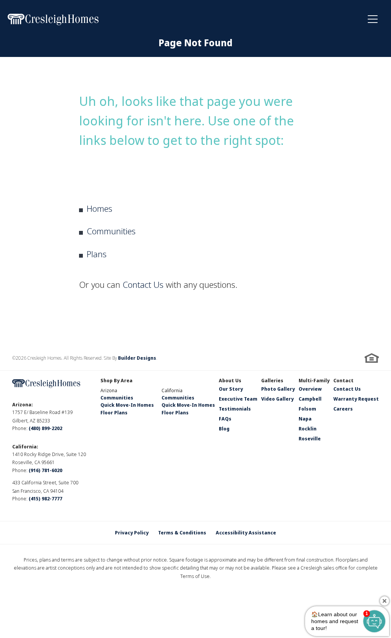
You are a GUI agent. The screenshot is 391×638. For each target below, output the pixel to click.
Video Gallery (277, 399)
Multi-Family (314, 381)
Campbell (310, 399)
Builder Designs (137, 358)
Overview (310, 389)
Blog (224, 429)
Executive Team (238, 399)
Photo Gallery (278, 389)
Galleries (272, 381)
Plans (97, 254)
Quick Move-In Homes (127, 405)
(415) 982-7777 (45, 498)
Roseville (310, 439)
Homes (99, 208)
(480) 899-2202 (45, 428)
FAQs (225, 419)
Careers (343, 409)
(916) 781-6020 (45, 470)
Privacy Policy (132, 532)
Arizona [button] (108, 390)
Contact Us (143, 284)
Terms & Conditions (182, 532)
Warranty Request (356, 399)
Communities (111, 231)
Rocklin (308, 429)
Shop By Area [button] (116, 381)
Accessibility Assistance (246, 532)
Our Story (231, 389)
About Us (230, 381)
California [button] (172, 390)
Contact (343, 381)
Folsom (307, 409)
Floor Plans (114, 412)
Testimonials (235, 409)
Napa (305, 419)
